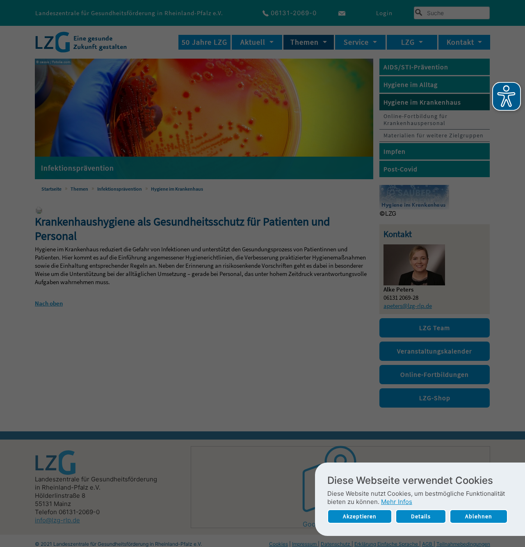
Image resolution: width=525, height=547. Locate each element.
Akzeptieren (360, 516)
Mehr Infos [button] (396, 502)
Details (421, 516)
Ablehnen (478, 516)
